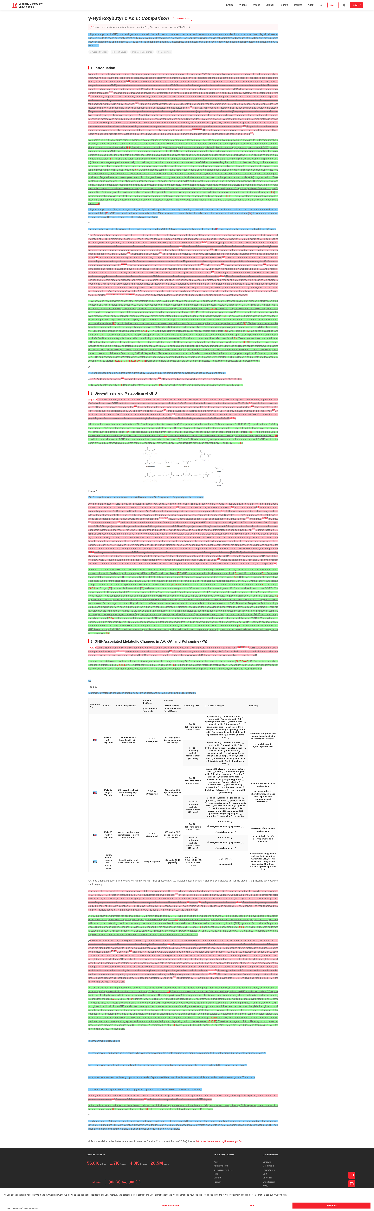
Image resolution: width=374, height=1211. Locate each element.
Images (256, 5)
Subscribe (96, 1182)
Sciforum (267, 1162)
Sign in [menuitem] (333, 5)
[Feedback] (351, 1183)
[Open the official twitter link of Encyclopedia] (118, 1182)
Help (216, 1174)
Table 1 (92, 647)
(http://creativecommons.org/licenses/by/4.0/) (218, 1141)
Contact (217, 1178)
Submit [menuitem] (356, 5)
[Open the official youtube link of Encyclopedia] (131, 1182)
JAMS (265, 1186)
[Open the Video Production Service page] (351, 1175)
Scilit (265, 1174)
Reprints (283, 5)
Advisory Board (221, 1166)
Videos (243, 5)
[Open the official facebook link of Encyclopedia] (138, 1182)
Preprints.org (269, 1170)
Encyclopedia (269, 1182)
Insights (298, 5)
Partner (217, 1182)
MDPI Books (268, 1166)
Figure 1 (92, 399)
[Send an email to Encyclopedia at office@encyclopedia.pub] (111, 1182)
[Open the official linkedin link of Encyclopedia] (124, 1182)
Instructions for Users (223, 1170)
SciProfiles (267, 1178)
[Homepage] (15, 5)
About (311, 5)
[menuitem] (344, 5)
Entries (229, 5)
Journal (270, 5)
